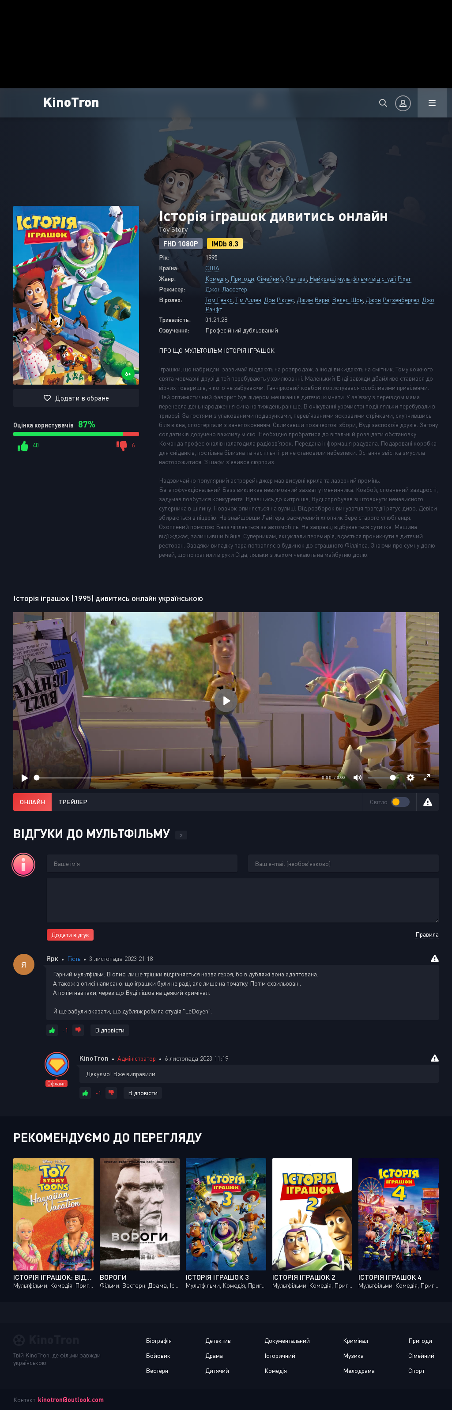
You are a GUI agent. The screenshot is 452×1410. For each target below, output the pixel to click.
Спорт (416, 1370)
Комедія (216, 278)
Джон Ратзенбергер (392, 299)
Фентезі (296, 278)
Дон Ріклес (279, 299)
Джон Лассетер (226, 289)
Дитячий (217, 1370)
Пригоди (242, 278)
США (212, 268)
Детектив (218, 1340)
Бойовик (158, 1355)
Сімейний (270, 278)
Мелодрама (359, 1370)
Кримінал (355, 1340)
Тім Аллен (248, 299)
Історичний (279, 1355)
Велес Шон (347, 299)
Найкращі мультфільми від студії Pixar (360, 278)
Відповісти (109, 1030)
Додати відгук (70, 934)
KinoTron (71, 101)
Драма (214, 1355)
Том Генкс (219, 299)
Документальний (287, 1340)
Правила (427, 934)
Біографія (159, 1340)
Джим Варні (313, 299)
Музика (353, 1355)
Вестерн (157, 1370)
